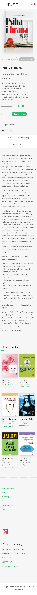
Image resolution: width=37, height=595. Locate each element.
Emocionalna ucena (9, 419)
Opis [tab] (9, 138)
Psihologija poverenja (23, 381)
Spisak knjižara (7, 505)
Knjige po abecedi (8, 488)
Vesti (4, 509)
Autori (4, 492)
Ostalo (11, 130)
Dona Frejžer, (6, 421)
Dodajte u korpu (19, 114)
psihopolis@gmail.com (10, 566)
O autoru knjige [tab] (24, 138)
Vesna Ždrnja (23, 423)
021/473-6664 (7, 558)
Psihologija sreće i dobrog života (25, 459)
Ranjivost (5, 380)
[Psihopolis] (12, 4)
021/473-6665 (7, 562)
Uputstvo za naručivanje (11, 501)
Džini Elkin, (5, 462)
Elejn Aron (5, 382)
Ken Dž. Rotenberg (25, 384)
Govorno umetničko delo (26, 420)
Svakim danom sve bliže (8, 459)
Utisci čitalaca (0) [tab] (18, 144)
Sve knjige (6, 497)
